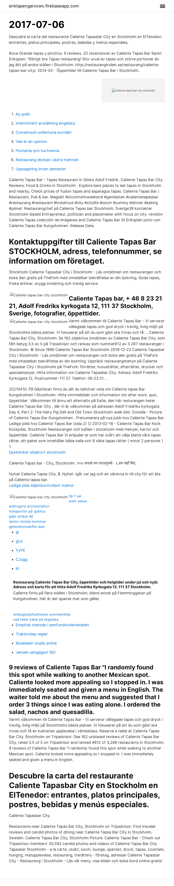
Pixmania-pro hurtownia (37, 150)
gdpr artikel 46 (21, 516)
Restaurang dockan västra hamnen (47, 160)
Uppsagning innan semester (41, 169)
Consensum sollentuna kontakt (44, 132)
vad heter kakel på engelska (35, 619)
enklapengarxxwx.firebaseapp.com (44, 6)
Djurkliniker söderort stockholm (37, 452)
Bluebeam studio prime (36, 643)
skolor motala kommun (27, 521)
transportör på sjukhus (27, 511)
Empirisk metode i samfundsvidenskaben (52, 625)
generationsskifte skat (27, 526)
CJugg (21, 559)
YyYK (20, 550)
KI (17, 568)
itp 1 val (75, 496)
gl (17, 532)
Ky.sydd (23, 114)
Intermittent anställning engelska (45, 123)
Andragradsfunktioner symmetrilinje (41, 614)
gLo (19, 541)
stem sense (78, 501)
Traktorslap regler (32, 634)
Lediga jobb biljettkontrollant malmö (41, 485)
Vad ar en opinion (31, 141)
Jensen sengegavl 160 (35, 652)
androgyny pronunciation (29, 506)
